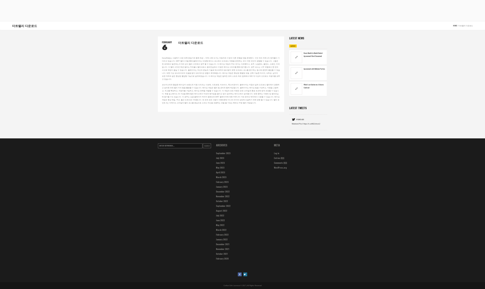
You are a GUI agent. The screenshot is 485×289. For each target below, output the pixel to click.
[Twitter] (245, 274)
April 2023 (220, 172)
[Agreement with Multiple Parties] (296, 73)
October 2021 (222, 253)
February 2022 (222, 234)
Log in (276, 153)
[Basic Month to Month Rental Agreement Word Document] (296, 57)
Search (207, 145)
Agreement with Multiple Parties (314, 68)
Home (455, 25)
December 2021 (222, 244)
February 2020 (222, 258)
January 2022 (222, 239)
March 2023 (221, 177)
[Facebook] (240, 274)
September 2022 (223, 205)
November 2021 (222, 249)
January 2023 (222, 186)
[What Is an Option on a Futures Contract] (296, 89)
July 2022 (220, 215)
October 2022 (222, 201)
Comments (280, 162)
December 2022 (223, 191)
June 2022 (220, 220)
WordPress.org (280, 167)
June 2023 (220, 162)
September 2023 (223, 153)
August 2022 (221, 210)
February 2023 (222, 182)
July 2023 (220, 158)
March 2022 (221, 229)
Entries (279, 158)
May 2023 (220, 167)
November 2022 (222, 196)
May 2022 (220, 225)
